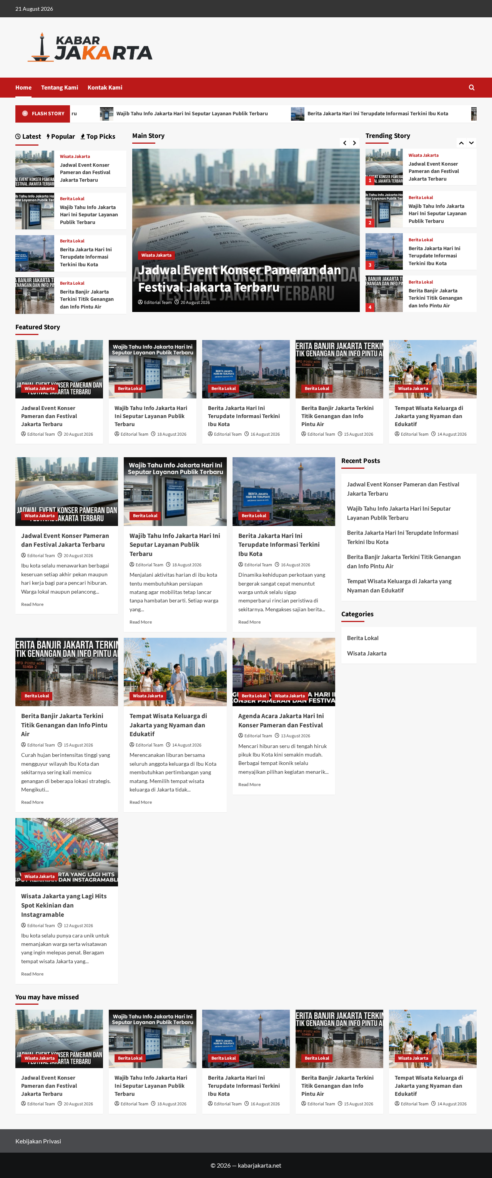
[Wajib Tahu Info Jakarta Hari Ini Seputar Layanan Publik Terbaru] (384, 167)
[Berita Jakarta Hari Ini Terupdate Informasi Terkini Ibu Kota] (384, 209)
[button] (472, 87)
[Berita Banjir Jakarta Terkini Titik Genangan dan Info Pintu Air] (384, 251)
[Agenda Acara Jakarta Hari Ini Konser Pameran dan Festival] (284, 672)
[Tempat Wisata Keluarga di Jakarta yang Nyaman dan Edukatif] (384, 293)
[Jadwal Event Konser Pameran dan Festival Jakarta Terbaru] (34, 168)
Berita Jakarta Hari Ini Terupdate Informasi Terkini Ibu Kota (333, 114)
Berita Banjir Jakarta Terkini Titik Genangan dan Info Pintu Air (435, 256)
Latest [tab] (31, 136)
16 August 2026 (265, 434)
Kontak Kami (105, 87)
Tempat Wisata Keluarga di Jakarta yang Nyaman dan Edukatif (440, 298)
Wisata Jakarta (156, 255)
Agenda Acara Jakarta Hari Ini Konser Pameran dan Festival (281, 721)
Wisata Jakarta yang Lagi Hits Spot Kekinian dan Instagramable (64, 905)
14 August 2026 (452, 434)
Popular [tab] (62, 136)
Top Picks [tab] (100, 136)
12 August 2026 (78, 925)
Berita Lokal (421, 156)
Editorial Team (158, 302)
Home (23, 87)
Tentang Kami (59, 87)
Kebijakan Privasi (38, 1141)
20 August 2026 (195, 302)
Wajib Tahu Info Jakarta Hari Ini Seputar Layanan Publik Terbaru (147, 114)
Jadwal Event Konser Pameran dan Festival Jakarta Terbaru (239, 278)
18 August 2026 (171, 434)
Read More (32, 604)
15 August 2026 (358, 434)
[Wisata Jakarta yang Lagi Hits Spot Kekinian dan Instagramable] (66, 852)
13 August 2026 (295, 736)
